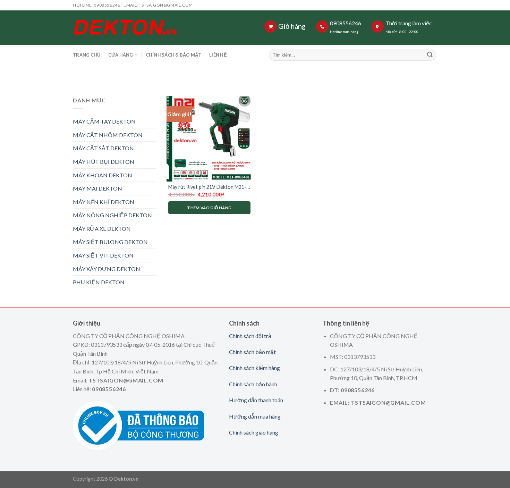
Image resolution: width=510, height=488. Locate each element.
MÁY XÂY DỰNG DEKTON (106, 269)
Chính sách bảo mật (252, 351)
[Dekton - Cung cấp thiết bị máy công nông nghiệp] (159, 27)
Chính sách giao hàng (253, 432)
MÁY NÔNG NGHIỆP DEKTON (112, 215)
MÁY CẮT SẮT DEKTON (103, 148)
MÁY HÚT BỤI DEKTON (103, 161)
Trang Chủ (86, 55)
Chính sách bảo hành (253, 384)
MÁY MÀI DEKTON (97, 188)
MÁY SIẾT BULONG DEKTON (110, 241)
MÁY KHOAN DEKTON (102, 175)
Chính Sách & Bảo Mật (174, 55)
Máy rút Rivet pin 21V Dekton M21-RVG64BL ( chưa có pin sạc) (207, 187)
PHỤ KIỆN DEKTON (99, 282)
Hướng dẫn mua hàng (255, 416)
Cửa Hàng (120, 55)
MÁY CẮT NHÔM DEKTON (108, 135)
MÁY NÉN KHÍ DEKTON (103, 202)
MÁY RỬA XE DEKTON (102, 228)
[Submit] (430, 55)
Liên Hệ (218, 55)
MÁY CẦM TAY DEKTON (104, 121)
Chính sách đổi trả (250, 336)
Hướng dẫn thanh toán (256, 400)
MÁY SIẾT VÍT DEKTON (103, 255)
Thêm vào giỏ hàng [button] (209, 207)
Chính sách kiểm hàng (254, 367)
